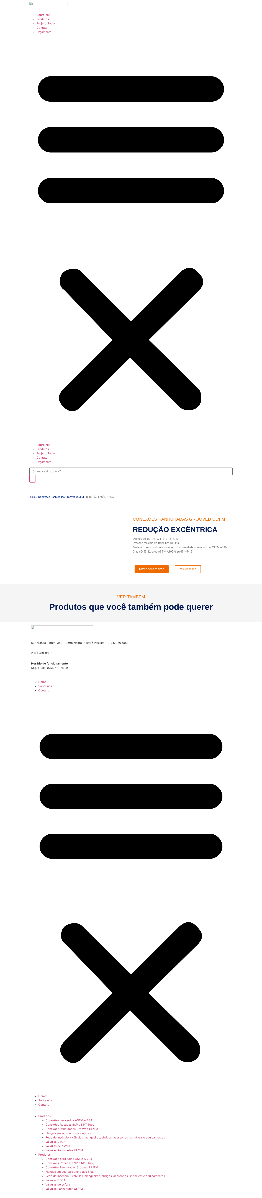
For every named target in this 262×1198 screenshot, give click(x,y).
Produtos (43, 19)
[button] (131, 238)
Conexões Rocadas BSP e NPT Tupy (69, 1124)
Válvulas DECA (55, 1141)
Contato (42, 27)
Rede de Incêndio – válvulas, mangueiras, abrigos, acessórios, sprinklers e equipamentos (105, 1137)
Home (42, 682)
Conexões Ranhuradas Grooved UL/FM (61, 497)
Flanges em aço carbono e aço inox (69, 1133)
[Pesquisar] (32, 479)
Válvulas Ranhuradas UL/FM (64, 1150)
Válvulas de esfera (57, 1146)
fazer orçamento (151, 569)
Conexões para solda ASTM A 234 (68, 1120)
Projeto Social (46, 23)
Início (32, 497)
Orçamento (44, 32)
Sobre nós (43, 15)
